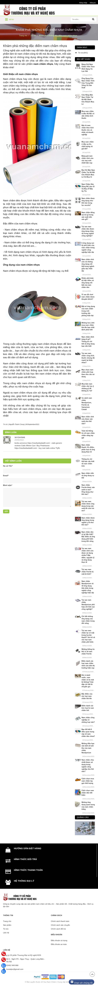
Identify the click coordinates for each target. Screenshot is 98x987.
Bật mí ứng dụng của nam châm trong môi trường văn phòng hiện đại (88, 310)
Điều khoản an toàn (59, 944)
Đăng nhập (83, 3)
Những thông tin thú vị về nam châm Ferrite (88, 651)
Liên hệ (6, 933)
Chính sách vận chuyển (60, 925)
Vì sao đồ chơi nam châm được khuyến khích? (88, 297)
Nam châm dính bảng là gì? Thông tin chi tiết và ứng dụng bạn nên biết (88, 341)
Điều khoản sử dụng (59, 940)
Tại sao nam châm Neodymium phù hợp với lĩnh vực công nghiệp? (88, 604)
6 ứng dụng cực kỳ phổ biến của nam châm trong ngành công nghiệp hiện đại (88, 247)
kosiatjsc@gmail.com (14, 969)
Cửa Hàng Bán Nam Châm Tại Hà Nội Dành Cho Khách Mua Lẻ (88, 99)
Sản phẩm (7, 925)
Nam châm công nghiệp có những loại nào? (88, 720)
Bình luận (7, 485)
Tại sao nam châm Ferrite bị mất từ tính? (88, 571)
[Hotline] (4, 954)
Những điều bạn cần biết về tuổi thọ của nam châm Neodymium (88, 748)
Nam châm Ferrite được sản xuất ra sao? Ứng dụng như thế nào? (88, 489)
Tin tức (6, 929)
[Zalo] (3, 965)
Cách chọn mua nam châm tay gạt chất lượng (88, 781)
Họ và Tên (8, 466)
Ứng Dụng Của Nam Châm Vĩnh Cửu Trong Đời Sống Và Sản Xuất (88, 83)
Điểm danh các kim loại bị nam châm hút (88, 708)
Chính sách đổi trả (58, 929)
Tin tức (5, 424)
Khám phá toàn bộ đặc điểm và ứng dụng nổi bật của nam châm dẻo (88, 282)
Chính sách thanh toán (60, 921)
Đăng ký (93, 3)
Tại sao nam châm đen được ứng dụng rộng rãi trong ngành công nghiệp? (88, 231)
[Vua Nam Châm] (29, 10)
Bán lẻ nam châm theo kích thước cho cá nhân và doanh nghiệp (88, 130)
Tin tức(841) (83, 53)
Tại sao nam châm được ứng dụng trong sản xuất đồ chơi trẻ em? (88, 506)
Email (5, 476)
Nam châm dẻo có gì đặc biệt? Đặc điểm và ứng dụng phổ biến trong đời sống (88, 536)
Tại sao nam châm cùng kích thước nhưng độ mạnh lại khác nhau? (88, 357)
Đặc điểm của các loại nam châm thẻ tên (87, 696)
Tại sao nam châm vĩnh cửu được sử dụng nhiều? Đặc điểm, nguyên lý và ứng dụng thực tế (88, 555)
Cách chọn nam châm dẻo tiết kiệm (88, 792)
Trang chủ (7, 921)
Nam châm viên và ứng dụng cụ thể (88, 475)
